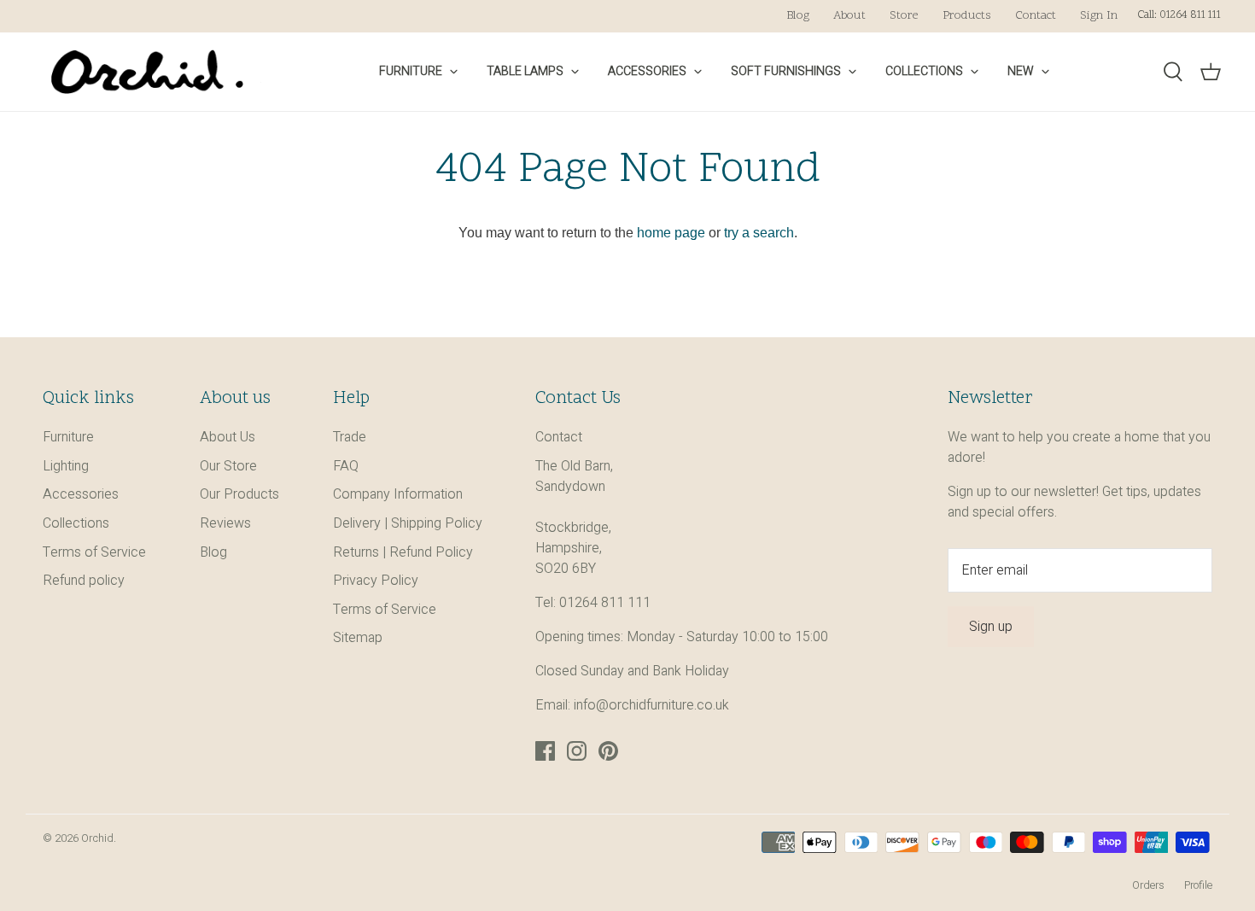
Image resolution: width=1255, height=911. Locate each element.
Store (904, 16)
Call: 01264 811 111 (1179, 15)
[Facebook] (545, 751)
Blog (797, 16)
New (1020, 71)
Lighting (66, 466)
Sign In (1099, 16)
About (849, 16)
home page (671, 232)
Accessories (647, 71)
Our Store (228, 466)
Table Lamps (525, 71)
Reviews (225, 523)
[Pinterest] (608, 751)
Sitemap (357, 638)
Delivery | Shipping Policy (407, 523)
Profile (1198, 885)
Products (967, 16)
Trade (349, 437)
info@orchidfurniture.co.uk (651, 705)
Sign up (991, 626)
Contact (1035, 16)
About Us (227, 437)
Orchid (97, 838)
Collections (924, 71)
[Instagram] (577, 751)
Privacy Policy (375, 580)
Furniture (410, 71)
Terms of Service (94, 552)
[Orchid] (147, 72)
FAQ (346, 466)
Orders (1148, 885)
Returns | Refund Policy (403, 552)
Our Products (239, 494)
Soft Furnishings (786, 71)
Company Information (398, 494)
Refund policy (84, 580)
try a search (759, 232)
